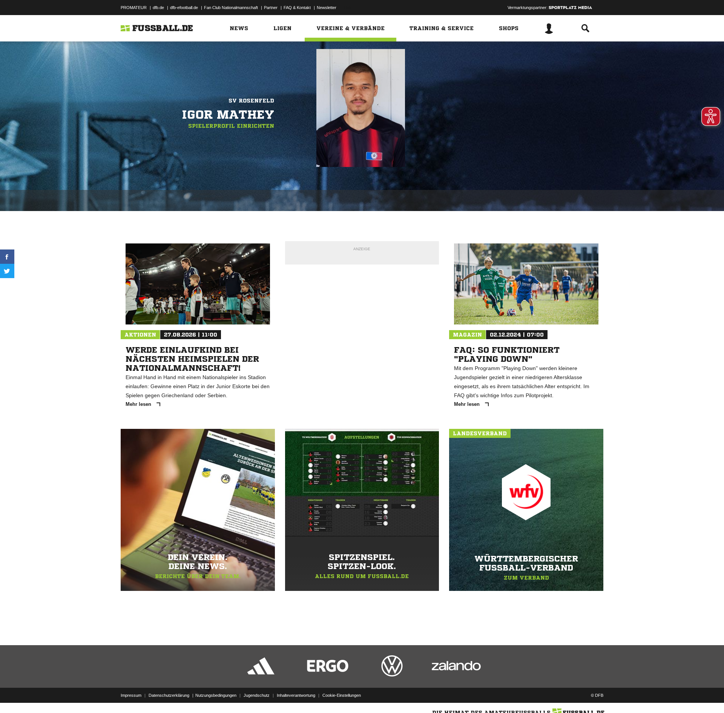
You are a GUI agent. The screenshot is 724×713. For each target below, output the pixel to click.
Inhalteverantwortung (296, 695)
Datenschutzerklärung (169, 695)
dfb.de (158, 7)
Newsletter (326, 7)
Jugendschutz (257, 695)
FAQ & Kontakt (297, 7)
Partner (271, 7)
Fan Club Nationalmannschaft (231, 7)
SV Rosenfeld (251, 100)
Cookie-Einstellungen (341, 695)
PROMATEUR (134, 7)
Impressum (131, 695)
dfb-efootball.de (184, 7)
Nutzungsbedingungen (215, 695)
